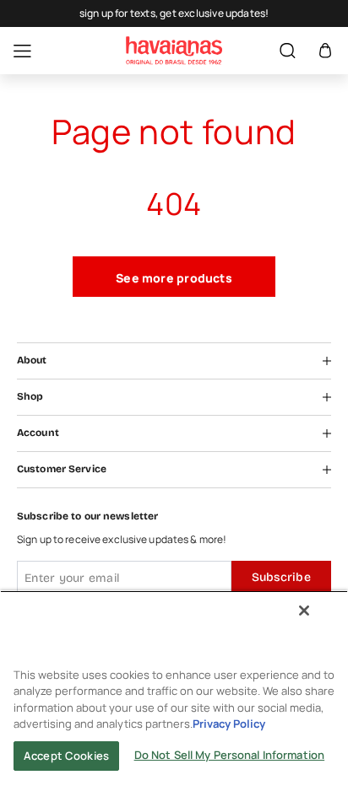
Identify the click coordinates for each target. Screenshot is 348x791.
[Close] (304, 610)
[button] (325, 51)
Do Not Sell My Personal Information (229, 754)
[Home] (174, 50)
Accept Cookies (66, 755)
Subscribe (281, 577)
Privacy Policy (229, 723)
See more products (174, 278)
